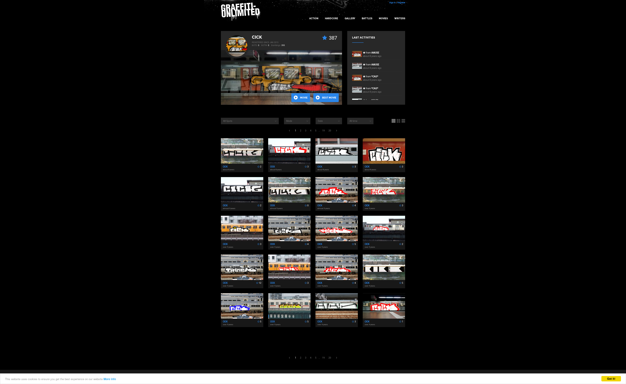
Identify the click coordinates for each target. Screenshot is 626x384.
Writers (399, 18)
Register (401, 2)
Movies (383, 18)
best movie (329, 97)
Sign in (392, 2)
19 (323, 130)
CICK (257, 37)
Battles (367, 18)
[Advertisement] (613, 319)
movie (304, 97)
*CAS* (374, 76)
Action (313, 18)
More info (110, 379)
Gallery (350, 18)
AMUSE (375, 52)
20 (329, 130)
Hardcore (331, 18)
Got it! (611, 379)
